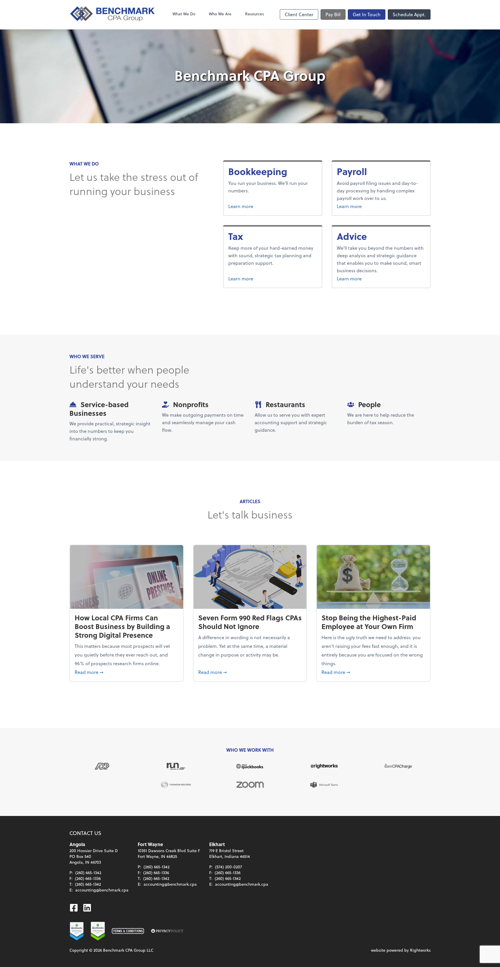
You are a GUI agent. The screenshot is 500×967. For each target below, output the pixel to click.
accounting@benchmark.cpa (101, 890)
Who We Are (220, 14)
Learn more (262, 206)
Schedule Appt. (409, 14)
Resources (254, 14)
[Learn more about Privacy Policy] (167, 931)
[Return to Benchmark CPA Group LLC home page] (112, 14)
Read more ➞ (127, 671)
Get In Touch (366, 14)
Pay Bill (333, 14)
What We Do (183, 14)
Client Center (299, 14)
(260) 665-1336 (88, 878)
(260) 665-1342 (88, 872)
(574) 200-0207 (228, 867)
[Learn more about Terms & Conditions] (128, 931)
